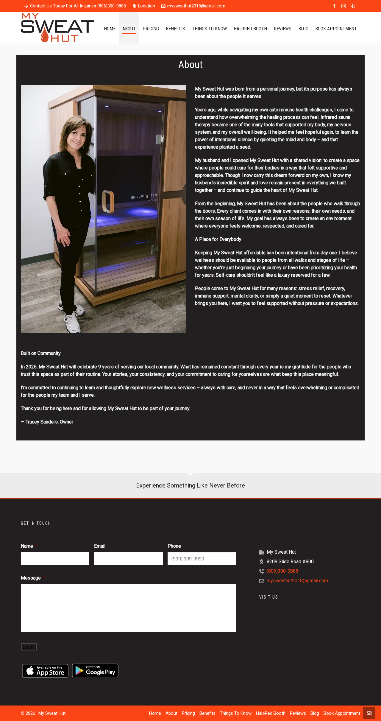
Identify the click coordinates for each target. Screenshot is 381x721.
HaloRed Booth (270, 713)
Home (155, 713)
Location (146, 6)
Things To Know (236, 713)
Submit (28, 647)
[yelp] (354, 6)
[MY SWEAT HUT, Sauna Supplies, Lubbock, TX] (281, 529)
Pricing (188, 713)
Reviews (298, 713)
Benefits (207, 713)
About (171, 713)
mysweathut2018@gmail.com (196, 6)
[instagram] (344, 6)
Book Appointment (342, 713)
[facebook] (335, 6)
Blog (314, 713)
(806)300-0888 (282, 571)
